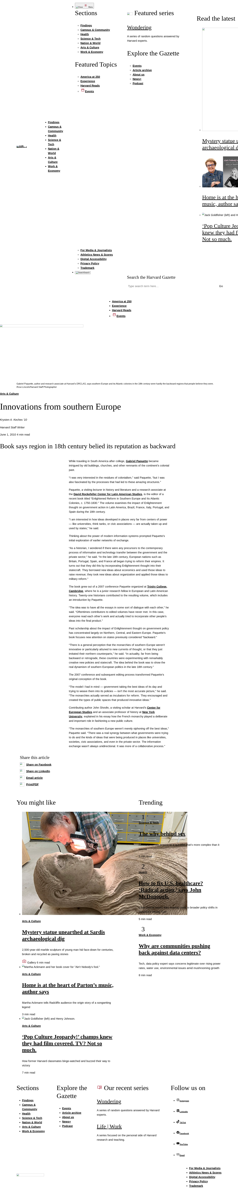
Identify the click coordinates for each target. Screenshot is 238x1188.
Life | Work (109, 1126)
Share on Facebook (38, 764)
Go (221, 286)
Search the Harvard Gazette (151, 277)
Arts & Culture (9, 393)
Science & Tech (149, 822)
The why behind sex (162, 834)
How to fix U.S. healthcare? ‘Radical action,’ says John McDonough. (171, 890)
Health (143, 872)
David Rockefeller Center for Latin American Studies (108, 494)
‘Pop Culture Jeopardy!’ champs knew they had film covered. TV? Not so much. (67, 1043)
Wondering (139, 27)
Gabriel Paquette (137, 461)
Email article (34, 777)
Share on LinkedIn (38, 771)
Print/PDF (32, 784)
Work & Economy (150, 935)
